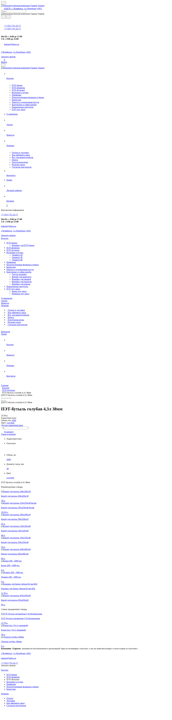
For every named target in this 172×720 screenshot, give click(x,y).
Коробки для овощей (21, 279)
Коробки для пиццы (21, 284)
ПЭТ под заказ (18, 109)
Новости (5, 303)
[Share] (5, 398)
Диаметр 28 (17, 255)
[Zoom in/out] (10, 398)
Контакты (5, 331)
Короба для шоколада (21, 277)
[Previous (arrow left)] (2, 400)
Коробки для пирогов (22, 281)
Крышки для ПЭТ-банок (23, 245)
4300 (14, 420)
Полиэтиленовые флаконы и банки (28, 97)
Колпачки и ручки (20, 92)
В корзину (9, 432)
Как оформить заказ (21, 155)
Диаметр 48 (17, 260)
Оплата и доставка (20, 152)
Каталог (5, 238)
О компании (6, 298)
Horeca (15, 160)
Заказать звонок (8, 57)
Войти (4, 62)
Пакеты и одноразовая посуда (25, 102)
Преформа (16, 95)
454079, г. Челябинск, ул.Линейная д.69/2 (23, 8)
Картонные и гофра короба (24, 105)
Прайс (4, 334)
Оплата (9, 698)
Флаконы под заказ (20, 294)
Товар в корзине (8, 434)
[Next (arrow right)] (5, 400)
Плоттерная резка (20, 162)
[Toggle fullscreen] (7, 398)
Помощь (5, 305)
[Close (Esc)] (2, 398)
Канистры (16, 100)
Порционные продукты (22, 107)
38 (7, 468)
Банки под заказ (19, 291)
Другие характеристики (12, 425)
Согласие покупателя (21, 167)
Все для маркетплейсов (22, 157)
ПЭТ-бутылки (18, 90)
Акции (4, 301)
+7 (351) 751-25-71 (12, 26)
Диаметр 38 (17, 257)
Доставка (10, 701)
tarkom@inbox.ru (11, 44)
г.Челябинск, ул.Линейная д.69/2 (16, 52)
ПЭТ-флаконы (18, 88)
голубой (10, 423)
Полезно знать (18, 164)
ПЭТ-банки (17, 85)
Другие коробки (19, 274)
